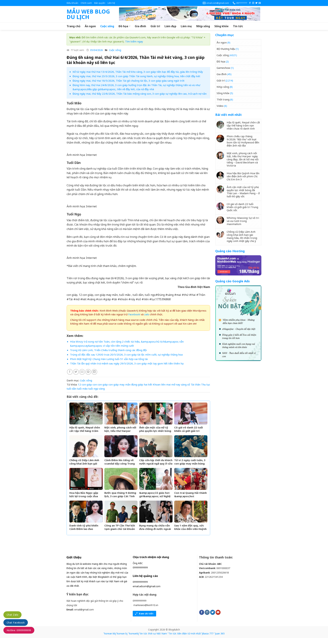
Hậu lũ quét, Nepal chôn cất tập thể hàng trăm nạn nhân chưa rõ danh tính (243, 125)
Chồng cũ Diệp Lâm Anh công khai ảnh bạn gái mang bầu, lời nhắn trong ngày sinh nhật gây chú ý (242, 236)
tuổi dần (71, 388)
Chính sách (86, 2)
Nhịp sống (203, 26)
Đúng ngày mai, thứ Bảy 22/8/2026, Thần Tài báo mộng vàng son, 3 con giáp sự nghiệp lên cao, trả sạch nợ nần (140, 93)
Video (220, 105)
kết (150, 384)
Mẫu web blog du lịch (88, 14)
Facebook (134, 314)
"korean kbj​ (109, 633)
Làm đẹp (170, 26)
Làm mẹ (186, 26)
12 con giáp (85, 384)
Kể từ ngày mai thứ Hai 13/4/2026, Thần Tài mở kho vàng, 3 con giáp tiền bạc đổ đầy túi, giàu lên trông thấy (138, 71)
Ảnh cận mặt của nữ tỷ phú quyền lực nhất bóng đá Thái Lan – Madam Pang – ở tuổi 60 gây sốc (243, 191)
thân (197, 384)
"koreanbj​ (133, 633)
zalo (146, 314)
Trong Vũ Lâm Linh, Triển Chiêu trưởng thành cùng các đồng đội (108, 350)
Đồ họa (123, 26)
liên (163, 384)
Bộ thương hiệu (226, 48)
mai (168, 384)
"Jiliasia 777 (207, 633)
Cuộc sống (107, 26)
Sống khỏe (221, 26)
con (95, 384)
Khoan (156, 384)
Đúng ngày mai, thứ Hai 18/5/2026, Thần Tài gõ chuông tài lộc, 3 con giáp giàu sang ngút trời (128, 80)
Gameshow (223, 67)
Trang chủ (73, 26)
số (188, 384)
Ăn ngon (90, 26)
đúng (134, 384)
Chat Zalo (12, 614)
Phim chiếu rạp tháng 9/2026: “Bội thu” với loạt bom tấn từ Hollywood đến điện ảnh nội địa (243, 141)
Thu (203, 384)
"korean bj (121, 633)
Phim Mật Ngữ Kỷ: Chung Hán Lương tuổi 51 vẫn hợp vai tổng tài (109, 359)
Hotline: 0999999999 (19, 630)
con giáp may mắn (119, 384)
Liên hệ (111, 2)
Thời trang (223, 99)
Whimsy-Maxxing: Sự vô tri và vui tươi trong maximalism (243, 220)
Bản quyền (99, 2)
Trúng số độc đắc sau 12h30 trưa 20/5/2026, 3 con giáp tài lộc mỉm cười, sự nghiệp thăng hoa (126, 354)
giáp (140, 384)
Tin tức (238, 26)
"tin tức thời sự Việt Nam (153, 633)
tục (208, 384)
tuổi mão (82, 388)
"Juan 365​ (219, 633)
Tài (192, 384)
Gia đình (140, 26)
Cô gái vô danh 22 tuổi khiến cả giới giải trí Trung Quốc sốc (242, 207)
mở (173, 384)
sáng (184, 384)
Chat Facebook (16, 622)
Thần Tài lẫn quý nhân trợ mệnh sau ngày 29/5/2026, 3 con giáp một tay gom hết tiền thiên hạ (126, 363)
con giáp (103, 384)
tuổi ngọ (93, 388)
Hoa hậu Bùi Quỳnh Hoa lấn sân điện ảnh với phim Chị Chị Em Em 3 (243, 176)
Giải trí (155, 26)
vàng (102, 388)
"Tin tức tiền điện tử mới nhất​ (184, 633)
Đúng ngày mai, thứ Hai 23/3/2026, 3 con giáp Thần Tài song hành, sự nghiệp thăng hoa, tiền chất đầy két (136, 76)
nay (178, 384)
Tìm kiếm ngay (134, 41)
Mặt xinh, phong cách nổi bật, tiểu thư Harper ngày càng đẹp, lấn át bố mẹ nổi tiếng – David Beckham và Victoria (242, 159)
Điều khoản (72, 2)
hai (145, 384)
